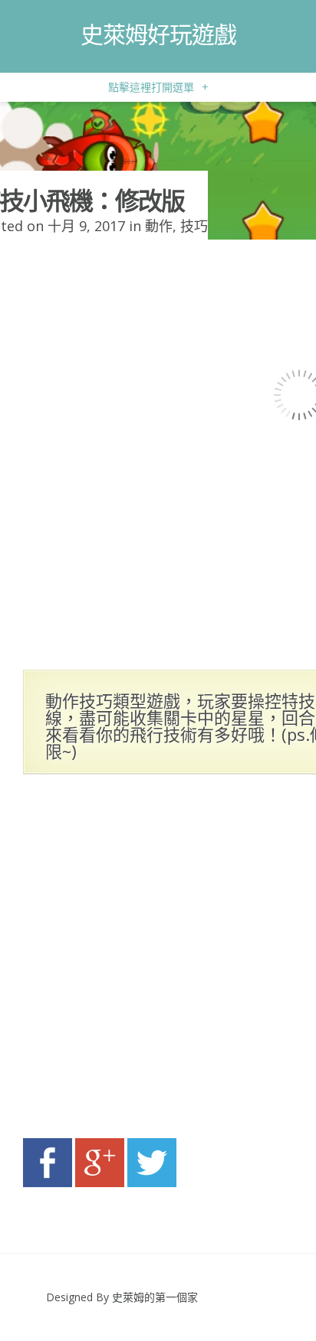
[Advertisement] (158, 960)
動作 (159, 226)
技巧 (194, 226)
